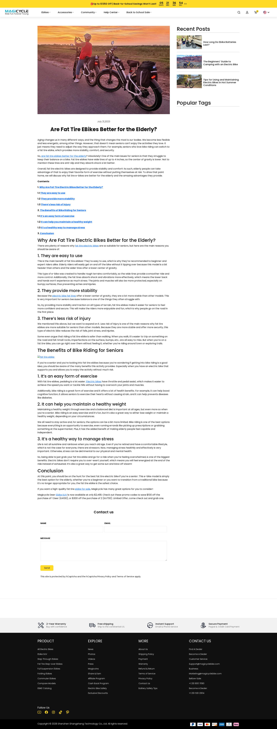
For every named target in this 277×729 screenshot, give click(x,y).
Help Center (111, 12)
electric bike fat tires (64, 295)
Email (107, 523)
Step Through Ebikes (48, 659)
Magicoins (93, 668)
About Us (143, 649)
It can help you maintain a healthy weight (66, 221)
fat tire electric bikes (87, 245)
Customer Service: (198, 659)
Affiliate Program (96, 678)
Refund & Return (146, 668)
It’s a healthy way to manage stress (63, 227)
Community (88, 12)
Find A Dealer (195, 649)
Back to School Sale (138, 12)
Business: (194, 668)
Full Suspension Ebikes (49, 668)
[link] (17, 12)
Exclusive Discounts (98, 693)
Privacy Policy (104, 576)
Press (90, 663)
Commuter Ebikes (47, 678)
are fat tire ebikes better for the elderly (63, 156)
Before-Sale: (195, 678)
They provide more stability (58, 198)
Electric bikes (93, 381)
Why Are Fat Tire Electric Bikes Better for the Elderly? (71, 187)
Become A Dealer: (198, 688)
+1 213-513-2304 (196, 693)
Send (47, 568)
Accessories (65, 12)
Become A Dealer (198, 654)
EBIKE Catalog (45, 688)
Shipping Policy (146, 654)
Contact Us (144, 683)
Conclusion (47, 233)
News (90, 649)
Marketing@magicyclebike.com (205, 673)
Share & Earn (94, 673)
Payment (143, 659)
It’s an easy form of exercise (57, 216)
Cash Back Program (98, 683)
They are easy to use (52, 193)
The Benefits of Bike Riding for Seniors (63, 210)
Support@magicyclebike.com (204, 663)
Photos (91, 654)
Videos (91, 659)
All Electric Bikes (45, 649)
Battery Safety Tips (147, 688)
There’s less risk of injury (56, 204)
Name (43, 523)
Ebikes (45, 12)
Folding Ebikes (45, 673)
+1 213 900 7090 (196, 683)
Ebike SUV (61, 494)
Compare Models (47, 683)
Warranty (143, 663)
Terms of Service (125, 576)
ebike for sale (82, 489)
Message (45, 538)
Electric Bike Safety (97, 688)
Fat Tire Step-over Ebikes (50, 663)
